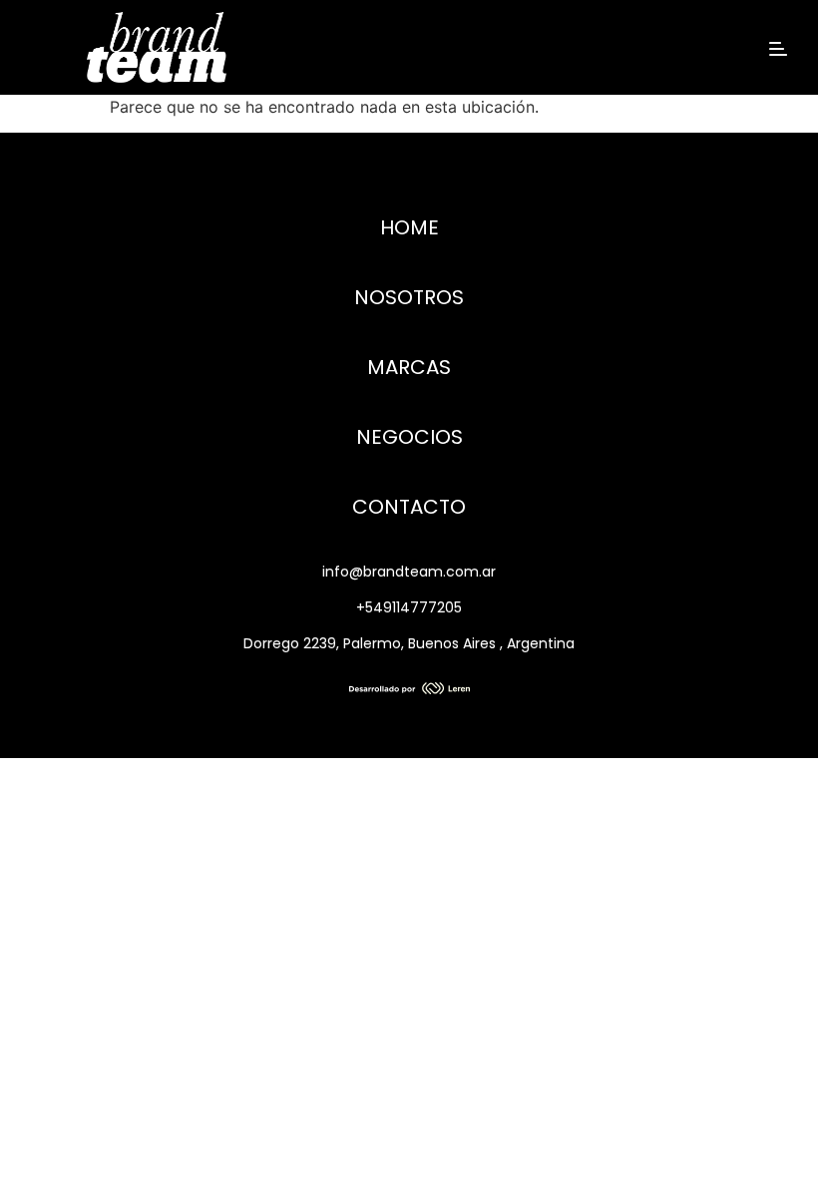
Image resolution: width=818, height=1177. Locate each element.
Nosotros (409, 297)
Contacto (409, 507)
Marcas (409, 367)
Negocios (409, 437)
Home (409, 227)
